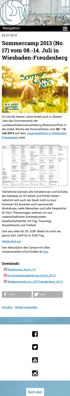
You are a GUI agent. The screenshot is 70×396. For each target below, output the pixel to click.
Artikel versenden (26, 307)
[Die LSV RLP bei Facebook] (35, 334)
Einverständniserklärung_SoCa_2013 (31, 275)
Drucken (7, 307)
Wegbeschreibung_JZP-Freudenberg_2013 (35, 281)
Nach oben (35, 392)
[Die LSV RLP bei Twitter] (35, 347)
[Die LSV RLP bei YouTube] (35, 360)
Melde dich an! (11, 241)
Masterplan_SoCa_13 (21, 269)
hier (45, 251)
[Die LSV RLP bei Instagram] (35, 373)
